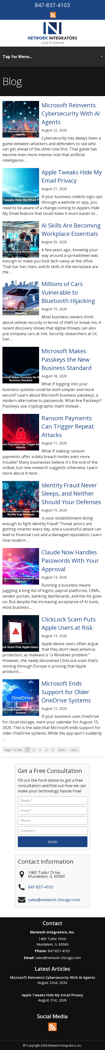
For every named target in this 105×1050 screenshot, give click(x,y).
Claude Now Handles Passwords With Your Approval (70, 560)
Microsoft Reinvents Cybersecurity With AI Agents (71, 113)
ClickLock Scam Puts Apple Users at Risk (69, 623)
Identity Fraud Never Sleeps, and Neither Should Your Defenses (71, 493)
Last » (74, 750)
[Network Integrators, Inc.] (52, 33)
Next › (62, 750)
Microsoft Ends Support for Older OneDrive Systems (66, 691)
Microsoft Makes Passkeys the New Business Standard (67, 359)
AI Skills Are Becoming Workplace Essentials (71, 229)
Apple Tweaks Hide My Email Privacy (72, 176)
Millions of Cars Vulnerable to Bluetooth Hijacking (68, 292)
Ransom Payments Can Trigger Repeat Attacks (68, 426)
